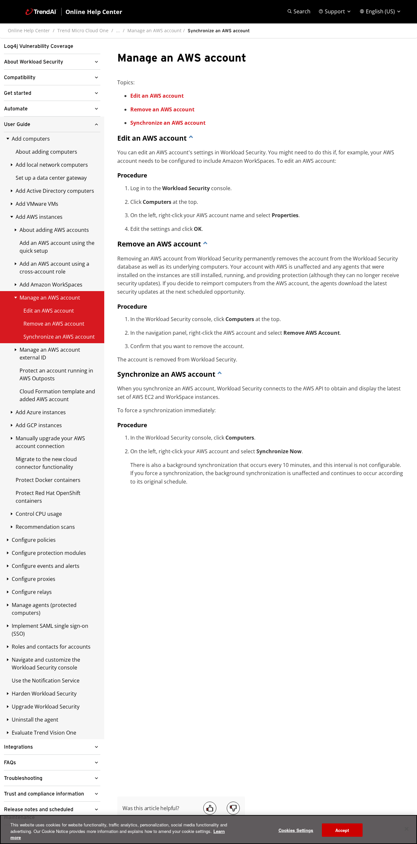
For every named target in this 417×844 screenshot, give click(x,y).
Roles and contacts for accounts (51, 646)
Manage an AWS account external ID (50, 353)
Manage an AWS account (154, 30)
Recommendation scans (45, 526)
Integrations (18, 747)
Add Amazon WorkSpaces (51, 284)
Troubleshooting (23, 778)
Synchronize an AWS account (168, 122)
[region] (208, 829)
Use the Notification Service (45, 680)
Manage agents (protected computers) (44, 608)
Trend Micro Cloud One (82, 30)
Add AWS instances (39, 216)
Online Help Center (29, 30)
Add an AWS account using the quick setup (57, 246)
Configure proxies (33, 579)
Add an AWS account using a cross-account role (54, 267)
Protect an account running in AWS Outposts (56, 374)
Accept (342, 830)
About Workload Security (33, 61)
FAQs (10, 762)
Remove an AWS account (162, 109)
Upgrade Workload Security (45, 706)
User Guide (17, 124)
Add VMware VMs (37, 203)
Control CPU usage (39, 513)
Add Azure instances (41, 412)
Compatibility (20, 77)
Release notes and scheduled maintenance (38, 813)
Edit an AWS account (157, 95)
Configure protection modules (49, 552)
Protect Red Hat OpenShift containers (48, 496)
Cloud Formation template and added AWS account (57, 395)
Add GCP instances (39, 425)
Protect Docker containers (48, 480)
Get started (17, 93)
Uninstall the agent (35, 719)
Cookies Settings (296, 830)
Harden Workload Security (44, 693)
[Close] (406, 829)
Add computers (31, 138)
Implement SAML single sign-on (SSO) (50, 629)
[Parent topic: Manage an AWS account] (191, 138)
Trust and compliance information (44, 793)
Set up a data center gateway (51, 177)
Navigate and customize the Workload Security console (46, 663)
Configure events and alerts (45, 566)
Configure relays (32, 592)
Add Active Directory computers (55, 190)
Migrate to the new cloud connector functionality (46, 463)
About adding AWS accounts (54, 229)
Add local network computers (52, 164)
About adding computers (46, 151)
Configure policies (34, 539)
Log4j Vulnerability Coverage (38, 46)
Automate (16, 108)
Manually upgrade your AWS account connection (50, 442)
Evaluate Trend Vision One (44, 732)
